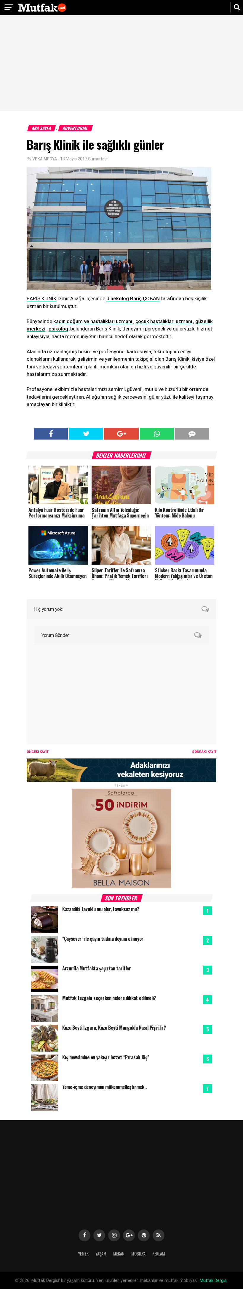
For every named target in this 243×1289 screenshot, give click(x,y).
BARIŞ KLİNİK (41, 298)
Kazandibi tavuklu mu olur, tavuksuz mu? (100, 909)
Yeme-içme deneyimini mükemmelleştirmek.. (104, 1086)
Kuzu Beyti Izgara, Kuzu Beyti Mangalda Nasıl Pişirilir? (114, 1027)
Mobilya (138, 1253)
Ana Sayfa (41, 128)
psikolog (58, 329)
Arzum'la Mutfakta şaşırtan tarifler (96, 968)
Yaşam (100, 1253)
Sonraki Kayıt (204, 752)
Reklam (158, 1253)
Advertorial (75, 128)
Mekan (118, 1253)
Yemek (83, 1253)
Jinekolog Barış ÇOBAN (133, 298)
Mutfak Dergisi (213, 1280)
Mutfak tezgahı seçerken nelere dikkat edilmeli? (109, 998)
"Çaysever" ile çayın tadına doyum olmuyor (102, 938)
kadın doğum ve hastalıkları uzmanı (92, 321)
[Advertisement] (121, 63)
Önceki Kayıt (38, 752)
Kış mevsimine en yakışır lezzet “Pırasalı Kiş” (105, 1057)
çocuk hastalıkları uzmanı (163, 321)
